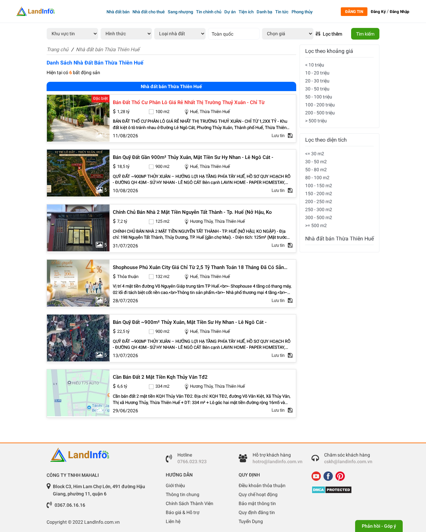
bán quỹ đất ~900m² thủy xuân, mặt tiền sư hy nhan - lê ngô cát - (190, 322)
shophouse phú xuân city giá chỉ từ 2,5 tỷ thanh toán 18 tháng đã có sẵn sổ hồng (198, 267)
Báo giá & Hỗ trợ (182, 512)
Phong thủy (302, 11)
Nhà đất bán (117, 11)
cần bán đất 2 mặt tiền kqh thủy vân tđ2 (160, 377)
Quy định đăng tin (257, 512)
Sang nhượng (180, 11)
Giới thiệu (175, 485)
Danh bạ (264, 11)
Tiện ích (246, 11)
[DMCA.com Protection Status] (343, 490)
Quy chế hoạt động (258, 494)
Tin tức (282, 11)
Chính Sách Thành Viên (189, 503)
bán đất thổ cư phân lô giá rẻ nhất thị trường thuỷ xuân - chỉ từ (189, 102)
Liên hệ (173, 521)
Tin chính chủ (208, 11)
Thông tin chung (182, 494)
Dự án (230, 11)
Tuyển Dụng (251, 521)
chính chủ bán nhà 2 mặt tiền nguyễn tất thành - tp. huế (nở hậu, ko (192, 212)
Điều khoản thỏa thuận (262, 485)
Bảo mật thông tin (257, 503)
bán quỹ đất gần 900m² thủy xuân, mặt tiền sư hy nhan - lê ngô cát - (193, 157)
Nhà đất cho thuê (148, 11)
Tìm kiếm (365, 34)
